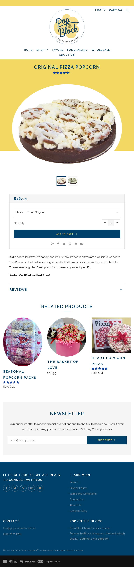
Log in (100, 10)
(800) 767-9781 (12, 534)
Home (28, 49)
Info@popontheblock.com (19, 528)
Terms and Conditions (83, 493)
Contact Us (77, 499)
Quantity (19, 223)
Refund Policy (78, 511)
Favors (57, 49)
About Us (67, 54)
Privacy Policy (78, 488)
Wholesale (101, 49)
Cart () (115, 10)
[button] (61, 72)
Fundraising (77, 49)
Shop (40, 49)
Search (74, 482)
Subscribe (105, 440)
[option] (67, 128)
